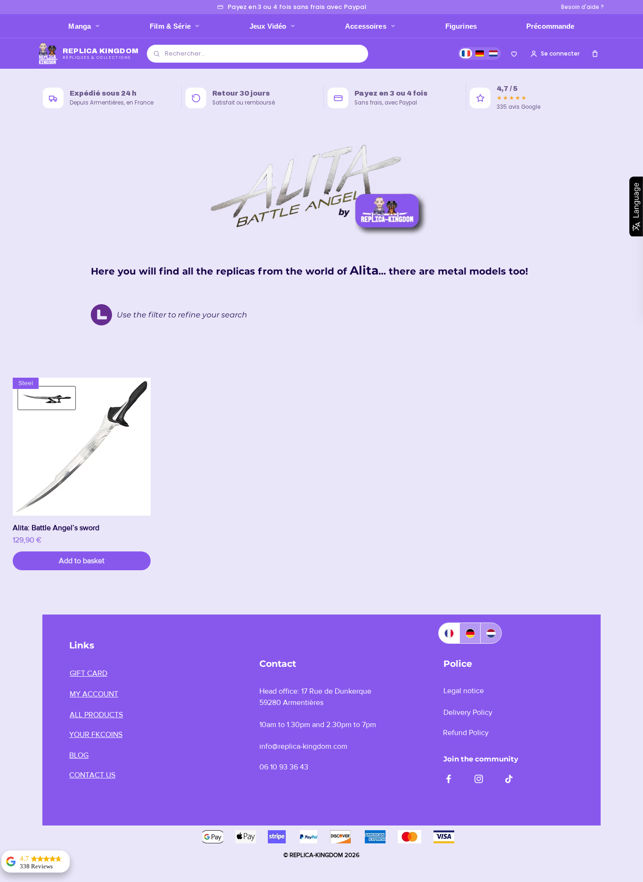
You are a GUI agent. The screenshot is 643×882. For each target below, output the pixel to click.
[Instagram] (478, 779)
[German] (470, 633)
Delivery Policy (467, 712)
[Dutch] (490, 633)
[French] (449, 633)
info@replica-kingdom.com (303, 746)
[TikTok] (508, 779)
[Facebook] (448, 779)
